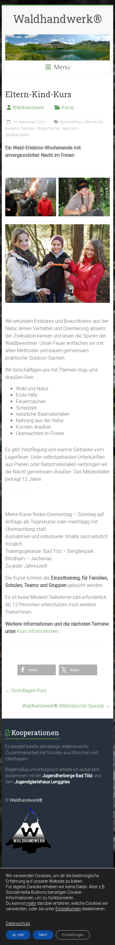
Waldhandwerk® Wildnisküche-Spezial (66, 706)
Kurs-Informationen (38, 631)
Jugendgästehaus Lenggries (42, 781)
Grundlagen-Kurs (26, 690)
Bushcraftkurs (71, 122)
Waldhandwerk (28, 107)
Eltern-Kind (93, 122)
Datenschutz (18, 923)
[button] (36, 670)
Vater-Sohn (70, 128)
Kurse (68, 107)
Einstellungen (68, 908)
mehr (31, 903)
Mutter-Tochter (47, 128)
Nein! (43, 935)
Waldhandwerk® (57, 18)
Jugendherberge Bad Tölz (67, 775)
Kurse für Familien (20, 128)
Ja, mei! (18, 935)
